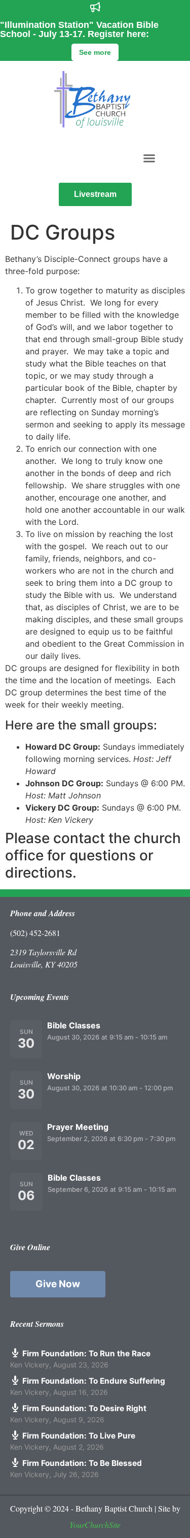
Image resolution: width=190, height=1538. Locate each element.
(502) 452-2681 (35, 932)
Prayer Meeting (77, 1127)
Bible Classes (73, 1025)
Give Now (57, 1284)
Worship (64, 1076)
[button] (149, 158)
